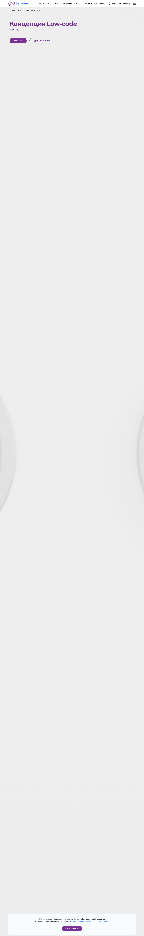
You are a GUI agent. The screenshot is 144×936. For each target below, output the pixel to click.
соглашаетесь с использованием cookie (90, 922)
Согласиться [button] (72, 928)
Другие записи (42, 40)
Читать (18, 40)
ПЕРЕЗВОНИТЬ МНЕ (119, 4)
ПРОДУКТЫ (44, 3)
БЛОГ (78, 3)
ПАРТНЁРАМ (67, 3)
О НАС (55, 3)
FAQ (102, 3)
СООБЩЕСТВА (90, 3)
